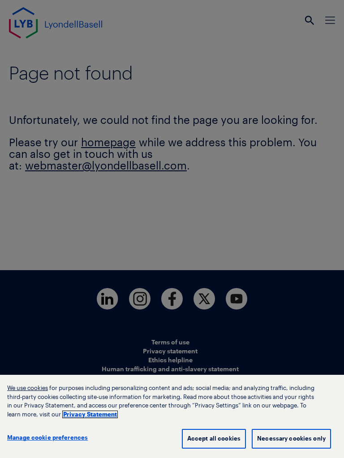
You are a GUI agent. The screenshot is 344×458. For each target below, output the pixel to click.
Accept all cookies (214, 438)
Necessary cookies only (291, 438)
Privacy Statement (90, 414)
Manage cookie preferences (47, 438)
